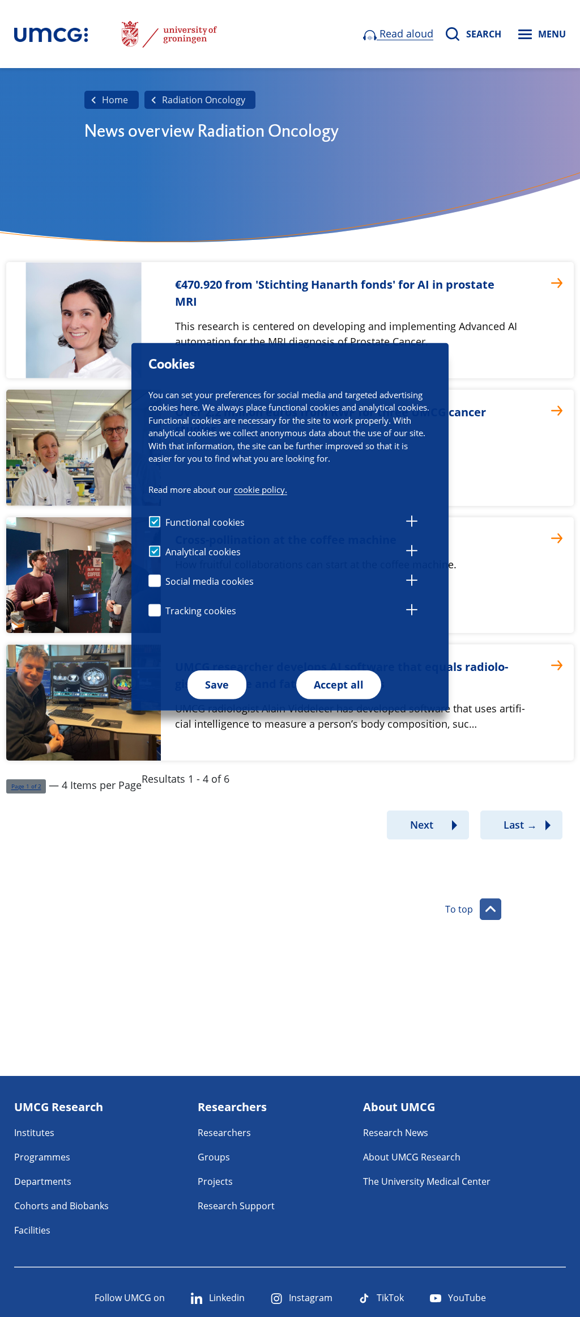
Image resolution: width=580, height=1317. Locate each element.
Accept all (339, 684)
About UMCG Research (411, 1157)
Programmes (42, 1157)
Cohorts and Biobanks (61, 1206)
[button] (26, 786)
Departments (42, 1181)
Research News (395, 1132)
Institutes (34, 1132)
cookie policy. (260, 489)
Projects (215, 1181)
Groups (214, 1157)
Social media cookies (209, 581)
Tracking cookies (200, 611)
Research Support (236, 1206)
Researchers (224, 1132)
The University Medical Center (427, 1181)
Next (421, 824)
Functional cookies (205, 522)
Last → (520, 824)
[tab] (411, 522)
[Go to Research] (51, 34)
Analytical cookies (203, 552)
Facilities (32, 1230)
